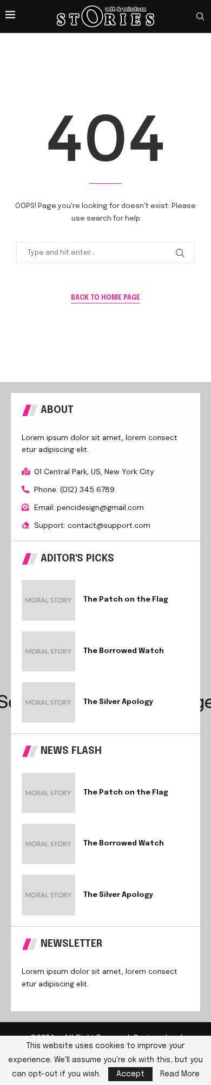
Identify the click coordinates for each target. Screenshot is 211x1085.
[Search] (200, 16)
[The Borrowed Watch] (48, 651)
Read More (180, 1074)
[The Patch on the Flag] (48, 600)
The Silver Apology (118, 702)
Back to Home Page (105, 298)
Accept (130, 1074)
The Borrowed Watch (123, 651)
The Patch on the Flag (125, 599)
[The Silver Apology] (48, 702)
